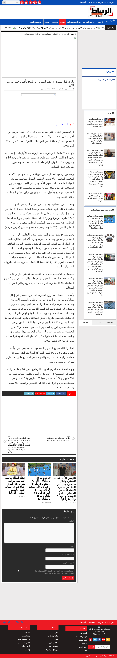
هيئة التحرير (68, 89)
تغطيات (62, 22)
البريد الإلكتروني (68, 554)
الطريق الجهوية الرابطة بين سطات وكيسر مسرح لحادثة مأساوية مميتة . (58, 439)
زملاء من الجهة (53, 643)
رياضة (47, 22)
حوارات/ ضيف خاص (74, 22)
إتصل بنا (27, 649)
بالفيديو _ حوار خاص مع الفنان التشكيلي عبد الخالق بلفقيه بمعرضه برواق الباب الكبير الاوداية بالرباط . (95, 138)
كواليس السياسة (88, 22)
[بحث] (4, 2)
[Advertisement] (39, 418)
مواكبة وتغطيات (53, 636)
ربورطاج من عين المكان (101, 210)
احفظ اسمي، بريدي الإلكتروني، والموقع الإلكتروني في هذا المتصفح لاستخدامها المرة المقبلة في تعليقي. (54, 572)
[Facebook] (31, 2)
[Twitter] (26, 2)
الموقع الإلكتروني (68, 563)
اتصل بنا (83, 2)
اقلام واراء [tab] (110, 71)
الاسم (71, 546)
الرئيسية (100, 22)
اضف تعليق (44, 89)
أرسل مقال (26, 646)
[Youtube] (22, 2)
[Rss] (39, 2)
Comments (110, 322)
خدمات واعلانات (35, 22)
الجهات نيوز (83, 633)
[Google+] (35, 2)
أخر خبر (66, 34)
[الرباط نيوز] (101, 11)
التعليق (71, 521)
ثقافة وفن (54, 22)
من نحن (27, 632)
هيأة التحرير (26, 636)
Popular (98, 322)
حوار (110, 113)
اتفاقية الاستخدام (24, 643)
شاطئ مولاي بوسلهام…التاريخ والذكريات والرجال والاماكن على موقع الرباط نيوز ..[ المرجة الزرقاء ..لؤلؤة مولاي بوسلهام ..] (69, 28)
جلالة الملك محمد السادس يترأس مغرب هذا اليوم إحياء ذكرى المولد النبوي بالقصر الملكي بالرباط (15, 485)
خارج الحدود (83, 640)
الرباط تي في (53, 646)
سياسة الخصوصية (24, 639)
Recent (85, 322)
